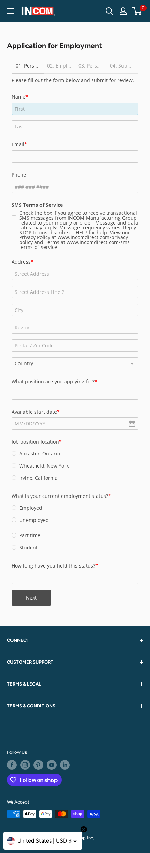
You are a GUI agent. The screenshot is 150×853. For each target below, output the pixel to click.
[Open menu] (10, 11)
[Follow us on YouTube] (52, 765)
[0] (137, 11)
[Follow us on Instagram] (25, 765)
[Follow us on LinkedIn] (65, 765)
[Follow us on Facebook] (12, 765)
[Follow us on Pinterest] (38, 765)
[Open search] (109, 11)
